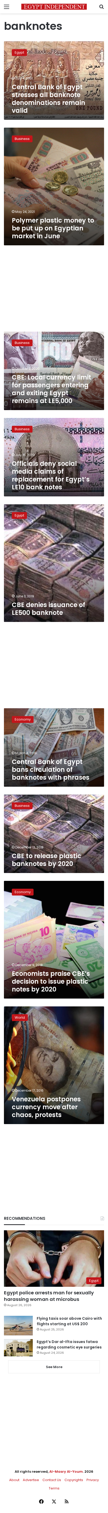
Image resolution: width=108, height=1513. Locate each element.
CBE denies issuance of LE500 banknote (48, 608)
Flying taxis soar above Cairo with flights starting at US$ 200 (69, 1321)
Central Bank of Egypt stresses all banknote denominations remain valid (48, 99)
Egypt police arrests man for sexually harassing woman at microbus (49, 1295)
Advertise (31, 1479)
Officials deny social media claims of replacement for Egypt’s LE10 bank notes (51, 475)
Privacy (93, 1479)
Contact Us (51, 1479)
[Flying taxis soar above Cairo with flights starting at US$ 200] (18, 1325)
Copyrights (73, 1479)
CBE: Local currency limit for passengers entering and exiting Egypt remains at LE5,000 (51, 389)
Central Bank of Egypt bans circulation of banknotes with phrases (50, 769)
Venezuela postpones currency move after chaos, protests (46, 1107)
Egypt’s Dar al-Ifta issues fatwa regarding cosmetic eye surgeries (69, 1344)
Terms (54, 1488)
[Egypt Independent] (54, 7)
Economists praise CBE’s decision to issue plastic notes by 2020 (51, 981)
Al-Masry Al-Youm (66, 1471)
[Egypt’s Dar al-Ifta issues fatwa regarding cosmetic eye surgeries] (18, 1347)
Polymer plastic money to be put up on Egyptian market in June (53, 228)
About (14, 1479)
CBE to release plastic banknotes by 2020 (46, 860)
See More (54, 1366)
